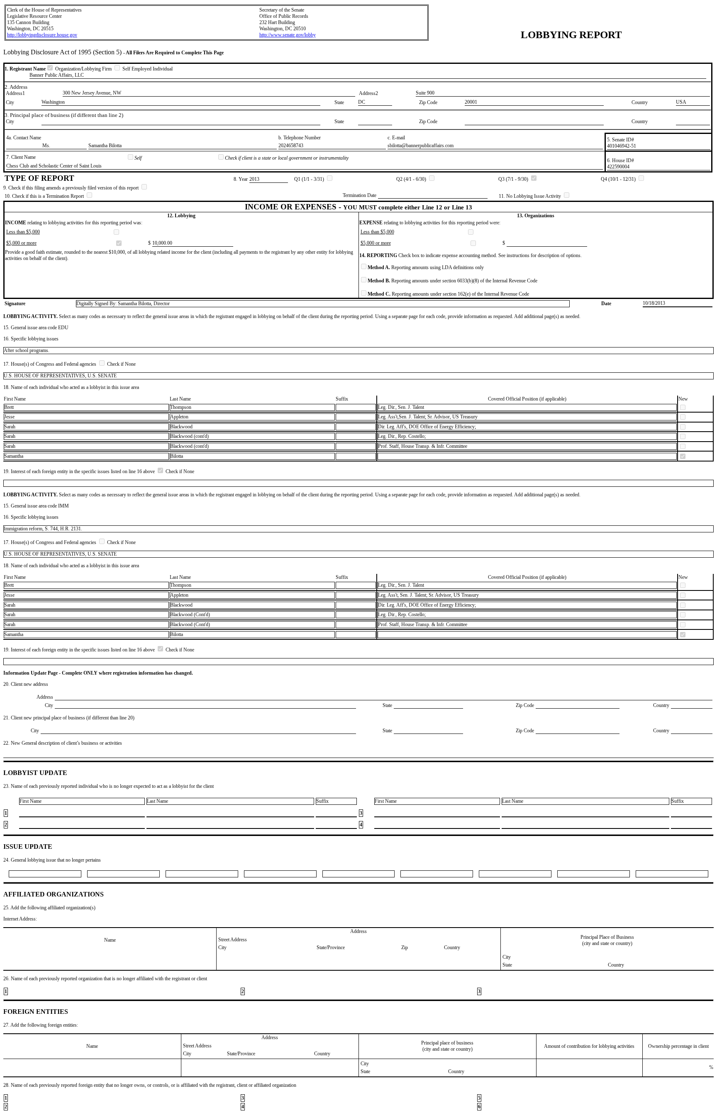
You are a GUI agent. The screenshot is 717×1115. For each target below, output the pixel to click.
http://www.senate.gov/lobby (287, 35)
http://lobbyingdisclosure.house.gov (42, 35)
